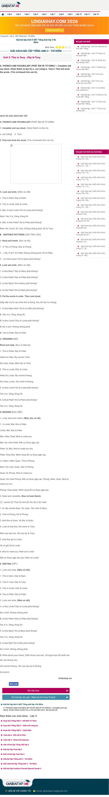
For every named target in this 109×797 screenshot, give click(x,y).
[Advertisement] (36, 95)
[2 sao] (59, 47)
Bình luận (14, 684)
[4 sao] (66, 47)
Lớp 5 (35, 14)
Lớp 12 (96, 14)
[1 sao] (56, 47)
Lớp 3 (18, 14)
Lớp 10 (79, 14)
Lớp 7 (52, 14)
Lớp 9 (70, 14)
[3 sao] (63, 47)
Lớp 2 (9, 14)
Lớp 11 (87, 14)
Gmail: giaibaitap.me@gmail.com (52, 791)
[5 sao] (69, 47)
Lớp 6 (44, 14)
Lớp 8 (61, 14)
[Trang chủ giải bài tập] (11, 7)
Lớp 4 (27, 14)
